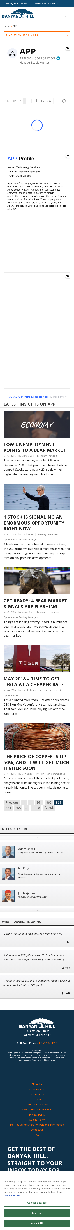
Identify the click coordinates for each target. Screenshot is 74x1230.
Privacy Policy (37, 1114)
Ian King (23, 868)
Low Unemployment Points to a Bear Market (35, 447)
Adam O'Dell (26, 849)
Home (7, 26)
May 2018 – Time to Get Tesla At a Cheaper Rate (34, 681)
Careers (37, 1099)
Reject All (36, 1213)
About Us (37, 1084)
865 (18, 808)
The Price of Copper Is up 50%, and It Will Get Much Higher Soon (37, 762)
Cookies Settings (37, 1202)
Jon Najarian (26, 893)
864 (8, 808)
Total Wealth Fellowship (45, 3)
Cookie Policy (37, 1119)
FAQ (37, 1134)
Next (49, 807)
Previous (12, 802)
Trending (52, 455)
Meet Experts (37, 1089)
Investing (41, 534)
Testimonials (36, 1094)
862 (49, 802)
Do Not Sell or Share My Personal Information (37, 1124)
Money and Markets (16, 3)
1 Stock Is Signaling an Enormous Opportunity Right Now (34, 523)
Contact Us (37, 1129)
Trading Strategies (28, 539)
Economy (42, 455)
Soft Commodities (56, 773)
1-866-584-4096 (48, 1043)
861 (39, 802)
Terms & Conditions (37, 1104)
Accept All (37, 1223)
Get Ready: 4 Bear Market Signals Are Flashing (35, 603)
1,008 (36, 808)
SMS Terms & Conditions (37, 1109)
